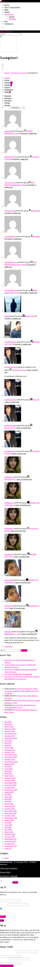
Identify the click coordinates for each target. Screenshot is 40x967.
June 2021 (8, 741)
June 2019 (8, 797)
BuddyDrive (8, 90)
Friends (8, 83)
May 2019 (7, 799)
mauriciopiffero (10, 342)
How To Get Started (12, 7)
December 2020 (10, 755)
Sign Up (15, 882)
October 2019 (9, 787)
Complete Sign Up (7, 966)
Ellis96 (6, 316)
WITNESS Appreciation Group (18, 132)
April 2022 (8, 724)
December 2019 (10, 783)
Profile (6, 80)
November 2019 (10, 785)
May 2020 (8, 771)
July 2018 (7, 823)
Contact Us (8, 24)
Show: (6, 108)
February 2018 (9, 834)
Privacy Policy (5, 872)
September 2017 (10, 846)
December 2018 (10, 811)
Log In (3, 916)
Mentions (8, 98)
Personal (7, 96)
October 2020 (9, 759)
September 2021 (10, 738)
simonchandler (10, 157)
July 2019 (7, 794)
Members (12, 19)
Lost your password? (9, 913)
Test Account (9, 183)
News (6, 10)
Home (6, 5)
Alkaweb (14, 876)
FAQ (6, 21)
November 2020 (10, 757)
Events (7, 12)
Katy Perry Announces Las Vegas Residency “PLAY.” (19, 706)
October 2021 (9, 736)
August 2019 (9, 792)
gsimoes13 (8, 580)
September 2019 (10, 790)
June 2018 (8, 825)
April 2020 (8, 773)
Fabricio (7, 632)
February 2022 (9, 729)
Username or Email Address (10, 898)
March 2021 (8, 748)
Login (2, 920)
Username (8, 952)
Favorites (7, 101)
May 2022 (8, 722)
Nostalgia (34, 211)
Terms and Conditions (8, 868)
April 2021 (7, 745)
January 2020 (9, 780)
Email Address (9, 954)
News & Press (30, 316)
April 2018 (7, 830)
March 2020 (9, 776)
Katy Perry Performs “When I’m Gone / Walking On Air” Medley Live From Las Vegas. (21, 691)
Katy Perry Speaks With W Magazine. (18, 674)
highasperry (9, 477)
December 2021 (10, 734)
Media (7, 92)
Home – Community (12, 73)
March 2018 (8, 832)
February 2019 (9, 806)
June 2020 (8, 769)
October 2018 (9, 815)
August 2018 (9, 820)
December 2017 (10, 839)
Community (9, 14)
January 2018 (9, 837)
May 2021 (7, 743)
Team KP (35, 400)
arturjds (7, 131)
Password (3, 905)
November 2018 (10, 813)
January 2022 (9, 731)
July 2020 (8, 766)
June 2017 (8, 848)
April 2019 (7, 801)
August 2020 (9, 764)
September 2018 (10, 818)
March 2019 (8, 804)
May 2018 (7, 827)
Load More (8, 646)
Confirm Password (11, 961)
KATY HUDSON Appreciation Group (19, 184)
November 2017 (10, 841)
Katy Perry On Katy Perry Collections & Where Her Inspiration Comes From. (22, 677)
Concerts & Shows (19, 370)
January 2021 (9, 752)
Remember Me (8, 909)
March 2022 (8, 726)
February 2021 (9, 750)
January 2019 (9, 808)
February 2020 (9, 778)
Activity (7, 78)
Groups (11, 17)
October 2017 (9, 844)
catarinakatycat (10, 236)
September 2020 (10, 762)
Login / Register (6, 31)
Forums (24, 73)
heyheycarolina (10, 367)
